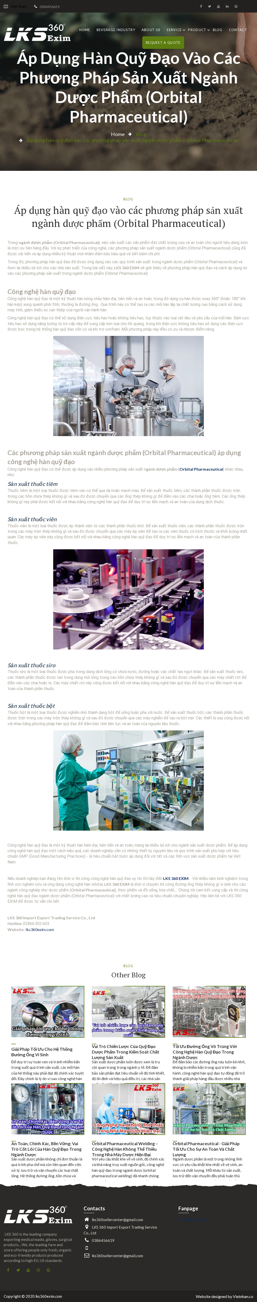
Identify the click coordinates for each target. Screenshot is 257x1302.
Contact (238, 30)
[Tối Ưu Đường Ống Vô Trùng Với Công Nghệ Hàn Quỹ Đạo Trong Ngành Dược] (209, 1011)
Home (84, 30)
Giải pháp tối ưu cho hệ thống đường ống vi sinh (42, 1052)
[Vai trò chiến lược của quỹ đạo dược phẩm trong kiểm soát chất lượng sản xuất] (128, 1011)
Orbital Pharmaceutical (201, 469)
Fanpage (188, 1208)
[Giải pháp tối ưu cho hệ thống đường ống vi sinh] (47, 1011)
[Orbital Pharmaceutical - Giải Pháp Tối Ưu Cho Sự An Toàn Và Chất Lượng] (209, 1109)
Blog (218, 30)
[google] (236, 6)
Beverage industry (116, 30)
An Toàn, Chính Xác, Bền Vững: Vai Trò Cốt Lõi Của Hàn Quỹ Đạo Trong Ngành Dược (46, 1149)
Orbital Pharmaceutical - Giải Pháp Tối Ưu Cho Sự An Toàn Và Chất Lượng (206, 1149)
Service (174, 30)
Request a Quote (163, 43)
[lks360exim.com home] (38, 1218)
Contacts (94, 1208)
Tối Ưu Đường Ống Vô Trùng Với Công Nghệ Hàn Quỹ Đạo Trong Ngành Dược (205, 1052)
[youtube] (218, 6)
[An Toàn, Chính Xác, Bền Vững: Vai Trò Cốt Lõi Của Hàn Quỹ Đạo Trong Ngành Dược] (47, 1109)
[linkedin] (227, 6)
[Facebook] (201, 6)
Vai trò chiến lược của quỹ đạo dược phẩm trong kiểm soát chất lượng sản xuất (125, 1052)
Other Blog (128, 974)
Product (197, 30)
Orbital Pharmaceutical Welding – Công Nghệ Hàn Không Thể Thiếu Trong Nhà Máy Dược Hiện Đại (125, 1149)
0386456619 (50, 7)
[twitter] (209, 6)
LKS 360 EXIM (175, 878)
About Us (151, 30)
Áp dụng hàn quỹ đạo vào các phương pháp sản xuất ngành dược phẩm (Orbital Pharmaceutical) (128, 87)
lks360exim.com (40, 929)
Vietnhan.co (243, 1296)
